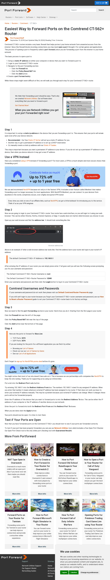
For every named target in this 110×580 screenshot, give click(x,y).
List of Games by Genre (35, 351)
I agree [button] (64, 572)
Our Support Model (29, 568)
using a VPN (25, 161)
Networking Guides (29, 571)
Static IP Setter (34, 140)
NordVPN (26, 190)
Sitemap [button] (52, 17)
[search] (72, 3)
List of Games (28, 348)
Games (50, 576)
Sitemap (66, 3)
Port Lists (38, 3)
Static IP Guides (50, 145)
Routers (30, 3)
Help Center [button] (41, 17)
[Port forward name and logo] (11, 3)
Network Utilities (30, 99)
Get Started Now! (22, 105)
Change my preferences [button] (89, 572)
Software (47, 3)
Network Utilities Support (31, 566)
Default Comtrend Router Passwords (73, 292)
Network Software (55, 568)
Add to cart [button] (100, 3)
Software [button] (30, 17)
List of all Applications (27, 354)
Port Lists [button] (19, 17)
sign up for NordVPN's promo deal (29, 361)
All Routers (52, 571)
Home (7, 23)
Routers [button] (9, 17)
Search (101, 10)
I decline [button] (74, 572)
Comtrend (24, 23)
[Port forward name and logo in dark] (18, 10)
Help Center (57, 3)
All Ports (51, 573)
